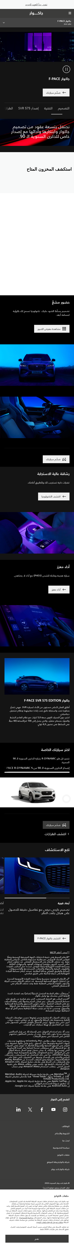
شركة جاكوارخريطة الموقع (58, 1162)
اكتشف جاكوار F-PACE (49, 938)
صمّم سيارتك (53, 825)
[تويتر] (30, 1109)
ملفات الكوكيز (63, 1155)
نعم (37, 1239)
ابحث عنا (66, 1140)
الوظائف (66, 1126)
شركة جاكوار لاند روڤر (60, 1169)
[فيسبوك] (41, 1109)
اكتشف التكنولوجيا (51, 496)
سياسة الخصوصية (61, 1148)
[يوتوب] (53, 1109)
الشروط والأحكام (62, 1133)
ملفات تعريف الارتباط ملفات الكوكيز (49, 1222)
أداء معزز (56, 590)
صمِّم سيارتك (53, 93)
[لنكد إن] (18, 1109)
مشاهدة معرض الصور (49, 329)
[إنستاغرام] (65, 1109)
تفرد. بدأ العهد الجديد (36, 4)
